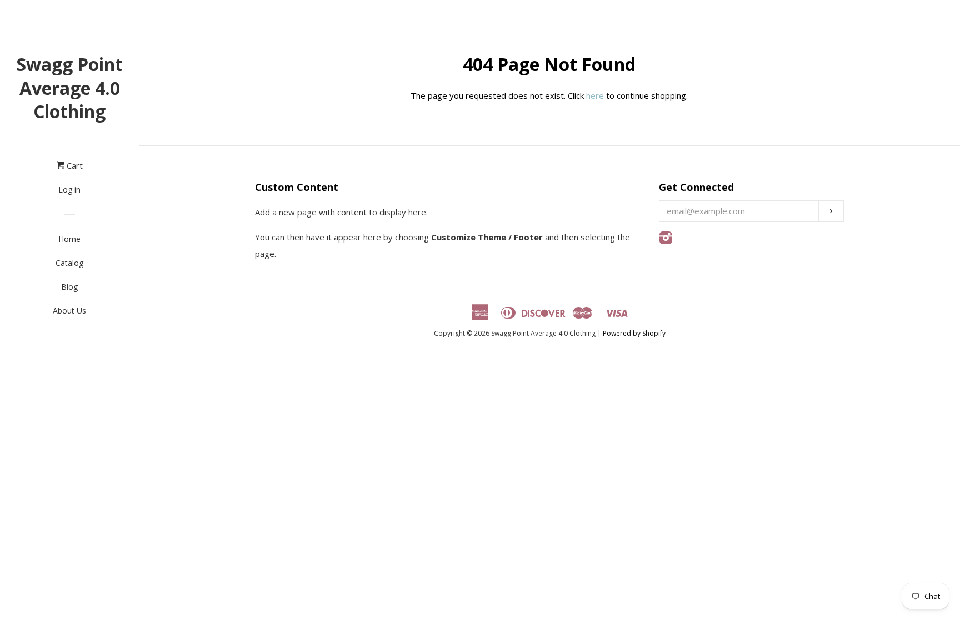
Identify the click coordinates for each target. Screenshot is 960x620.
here (595, 95)
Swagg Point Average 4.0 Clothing (69, 88)
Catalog (69, 263)
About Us (69, 310)
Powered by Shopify (634, 333)
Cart (73, 165)
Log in (69, 189)
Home (69, 239)
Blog (69, 286)
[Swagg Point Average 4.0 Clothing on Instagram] (666, 239)
